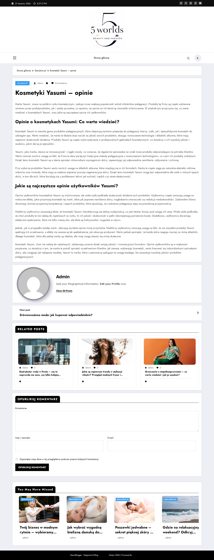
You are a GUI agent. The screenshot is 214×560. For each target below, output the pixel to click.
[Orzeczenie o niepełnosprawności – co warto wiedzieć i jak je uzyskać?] (170, 351)
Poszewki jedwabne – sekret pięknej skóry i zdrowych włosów (82, 530)
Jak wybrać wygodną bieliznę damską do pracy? (33, 530)
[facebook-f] (181, 3)
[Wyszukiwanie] (188, 58)
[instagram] (195, 3)
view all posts (64, 290)
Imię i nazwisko (22, 437)
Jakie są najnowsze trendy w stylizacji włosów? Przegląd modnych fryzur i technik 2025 (102, 373)
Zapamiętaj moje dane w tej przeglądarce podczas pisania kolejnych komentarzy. (59, 459)
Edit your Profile (110, 283)
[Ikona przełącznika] (14, 58)
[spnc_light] (197, 58)
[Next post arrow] (198, 313)
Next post (25, 310)
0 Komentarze (61, 83)
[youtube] (200, 3)
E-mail (110, 437)
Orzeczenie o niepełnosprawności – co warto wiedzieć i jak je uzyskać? (166, 373)
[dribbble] (190, 3)
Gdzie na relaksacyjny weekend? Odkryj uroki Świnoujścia (130, 530)
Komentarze (21, 408)
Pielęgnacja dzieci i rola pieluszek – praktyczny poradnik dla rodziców (176, 543)
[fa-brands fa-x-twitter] (186, 3)
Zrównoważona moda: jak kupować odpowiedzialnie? (56, 315)
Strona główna (101, 58)
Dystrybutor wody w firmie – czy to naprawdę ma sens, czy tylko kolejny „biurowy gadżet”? (39, 373)
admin (40, 83)
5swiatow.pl (22, 83)
